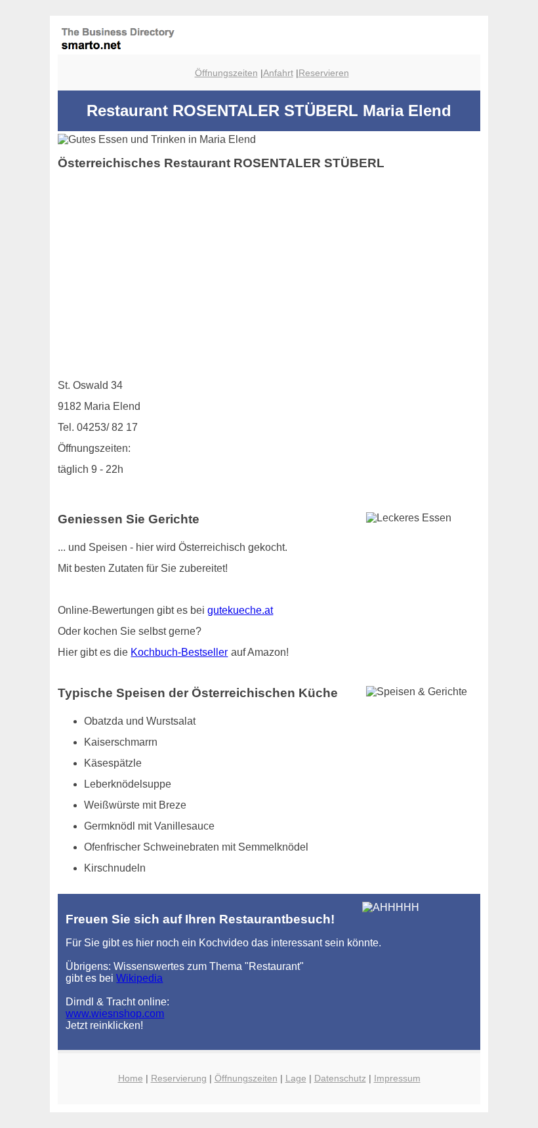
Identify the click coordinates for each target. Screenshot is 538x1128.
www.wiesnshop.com (115, 1013)
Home (130, 1078)
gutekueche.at (240, 610)
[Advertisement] (269, 273)
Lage (295, 1078)
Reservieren (324, 73)
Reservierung (179, 1078)
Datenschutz (340, 1078)
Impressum (397, 1078)
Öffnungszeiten (226, 73)
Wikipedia (139, 978)
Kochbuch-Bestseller (179, 652)
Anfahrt (278, 73)
